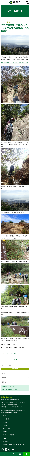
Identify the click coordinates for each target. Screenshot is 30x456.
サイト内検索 (15, 368)
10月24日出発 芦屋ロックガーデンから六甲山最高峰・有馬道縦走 (15, 27)
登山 (15, 354)
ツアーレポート (9, 354)
